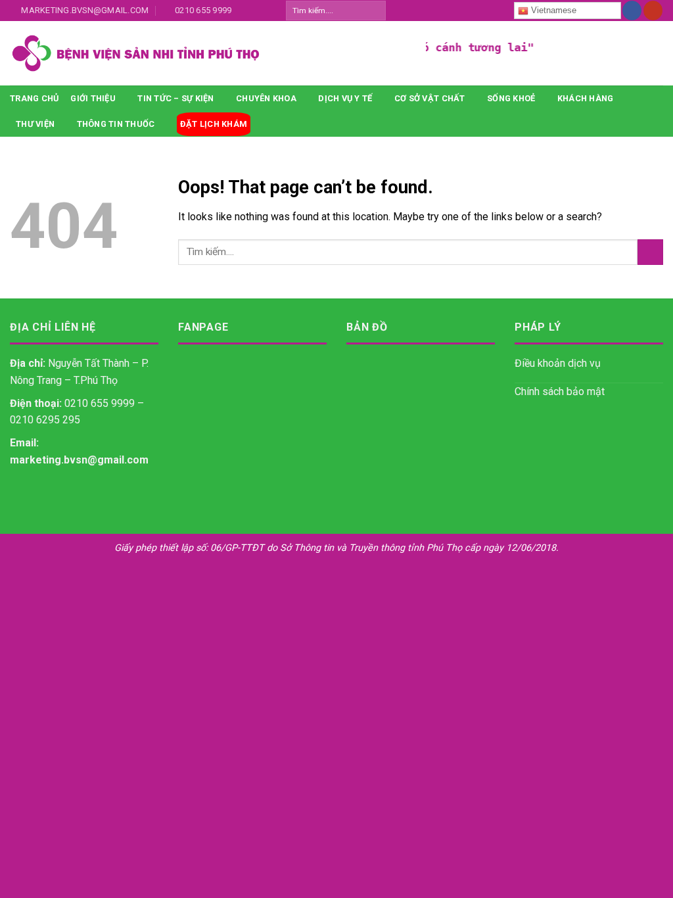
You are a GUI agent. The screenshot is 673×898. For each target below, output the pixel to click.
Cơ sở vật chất (429, 98)
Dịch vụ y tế (345, 98)
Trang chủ (34, 98)
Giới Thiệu (93, 98)
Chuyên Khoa (266, 98)
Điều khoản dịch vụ (558, 363)
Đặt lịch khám (213, 124)
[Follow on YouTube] (652, 10)
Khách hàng (585, 98)
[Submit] (374, 10)
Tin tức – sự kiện (175, 98)
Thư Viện (35, 124)
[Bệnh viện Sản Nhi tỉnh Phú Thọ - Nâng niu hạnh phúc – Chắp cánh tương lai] (208, 53)
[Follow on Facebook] (631, 10)
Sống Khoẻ (511, 98)
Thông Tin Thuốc (116, 124)
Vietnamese (552, 10)
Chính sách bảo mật (560, 391)
